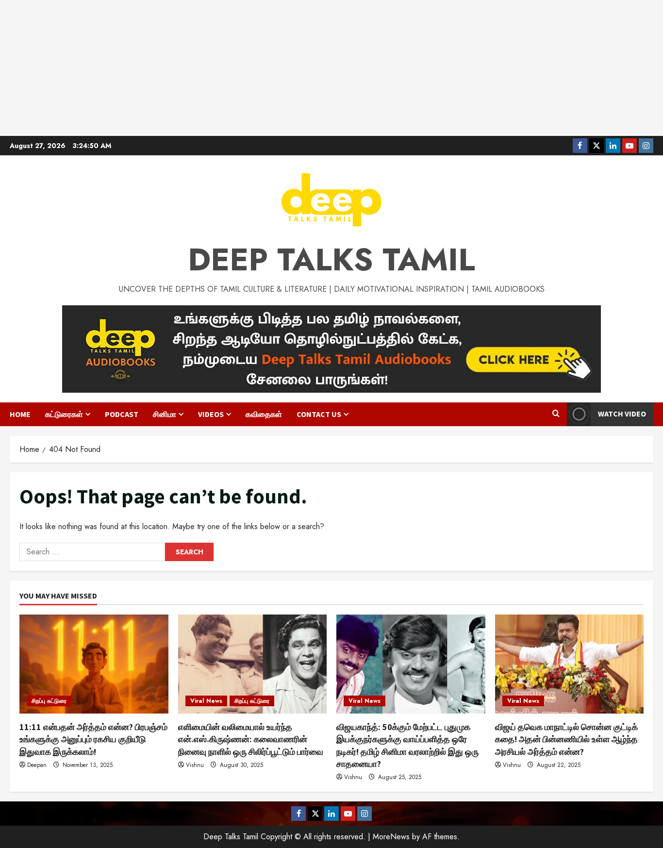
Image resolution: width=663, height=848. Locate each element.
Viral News (206, 701)
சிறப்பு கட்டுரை (49, 701)
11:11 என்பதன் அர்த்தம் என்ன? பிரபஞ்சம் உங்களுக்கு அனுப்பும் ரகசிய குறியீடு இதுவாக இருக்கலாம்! (93, 739)
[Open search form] (556, 414)
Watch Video (622, 413)
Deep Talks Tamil (331, 259)
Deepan (37, 765)
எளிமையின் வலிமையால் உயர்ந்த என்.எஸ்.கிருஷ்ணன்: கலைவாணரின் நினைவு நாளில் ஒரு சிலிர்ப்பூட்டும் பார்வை (250, 739)
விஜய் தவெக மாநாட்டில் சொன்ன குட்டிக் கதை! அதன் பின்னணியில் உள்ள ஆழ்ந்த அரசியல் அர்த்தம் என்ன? (566, 739)
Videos (211, 414)
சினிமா (164, 414)
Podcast (121, 414)
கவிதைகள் (264, 414)
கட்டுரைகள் (64, 414)
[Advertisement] (331, 68)
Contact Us (319, 414)
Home (20, 414)
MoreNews (391, 836)
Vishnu (195, 765)
